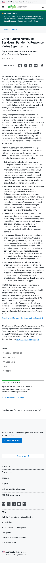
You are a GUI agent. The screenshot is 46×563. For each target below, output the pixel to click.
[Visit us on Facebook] (3, 503)
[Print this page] (42, 65)
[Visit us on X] (8, 503)
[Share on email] (36, 65)
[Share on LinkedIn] (30, 65)
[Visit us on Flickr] (24, 503)
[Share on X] (25, 65)
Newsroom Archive (10, 29)
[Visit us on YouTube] (19, 503)
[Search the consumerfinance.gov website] (43, 7)
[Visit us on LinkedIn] (14, 503)
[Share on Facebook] (20, 65)
